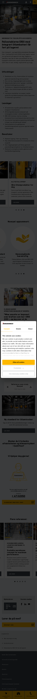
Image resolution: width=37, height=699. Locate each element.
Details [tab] (18, 329)
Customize (17, 368)
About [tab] (30, 329)
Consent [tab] (7, 329)
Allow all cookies (18, 362)
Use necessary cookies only (18, 374)
